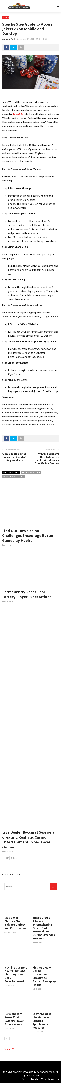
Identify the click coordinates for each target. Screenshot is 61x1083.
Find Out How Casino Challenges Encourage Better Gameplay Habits (28, 535)
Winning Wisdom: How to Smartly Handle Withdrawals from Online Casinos (46, 458)
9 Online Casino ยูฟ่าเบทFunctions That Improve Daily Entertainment (15, 974)
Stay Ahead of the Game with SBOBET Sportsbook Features (42, 1021)
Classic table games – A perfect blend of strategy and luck (14, 457)
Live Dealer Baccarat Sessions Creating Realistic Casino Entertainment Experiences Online (28, 839)
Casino (6, 17)
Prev (7, 858)
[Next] (11, 1038)
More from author (31, 472)
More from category (13, 476)
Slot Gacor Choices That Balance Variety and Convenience (15, 923)
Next (13, 858)
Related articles (11, 472)
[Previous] (6, 1038)
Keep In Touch (30, 1079)
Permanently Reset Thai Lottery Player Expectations (26, 594)
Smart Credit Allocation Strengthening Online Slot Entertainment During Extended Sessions (44, 928)
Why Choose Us (50, 1079)
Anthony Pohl (8, 39)
